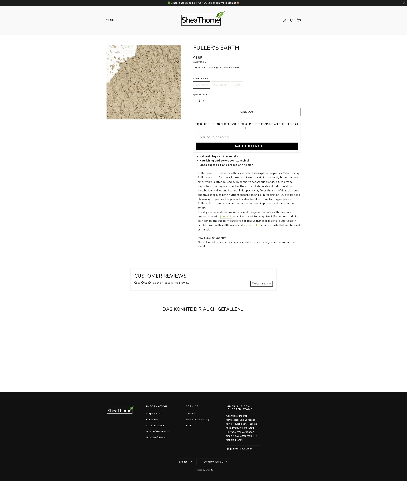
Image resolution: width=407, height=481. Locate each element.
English (183, 461)
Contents (201, 78)
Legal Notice (153, 413)
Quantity (200, 94)
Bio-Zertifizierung (156, 437)
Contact (190, 413)
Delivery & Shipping (197, 419)
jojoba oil (226, 216)
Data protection (155, 425)
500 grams (220, 85)
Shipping (213, 67)
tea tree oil (250, 225)
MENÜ (110, 20)
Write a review (261, 283)
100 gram (202, 85)
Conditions (152, 419)
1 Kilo (237, 85)
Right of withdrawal (157, 431)
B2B (188, 425)
